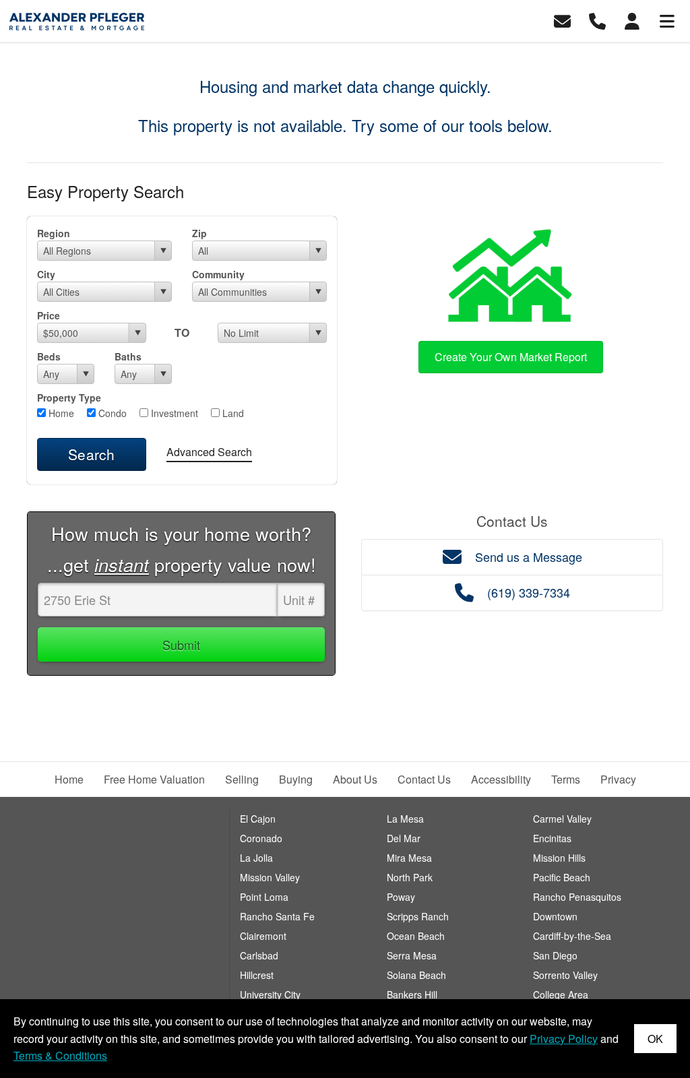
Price (48, 315)
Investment (173, 413)
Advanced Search (209, 451)
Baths (128, 356)
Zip (199, 233)
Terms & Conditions (60, 1055)
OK (655, 1038)
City (46, 274)
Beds (49, 356)
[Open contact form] (562, 20)
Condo (111, 413)
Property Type (69, 397)
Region (53, 233)
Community (218, 274)
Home (60, 413)
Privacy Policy (564, 1038)
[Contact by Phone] (597, 20)
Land (232, 413)
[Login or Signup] (632, 20)
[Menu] (667, 20)
